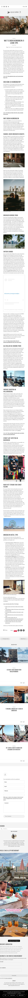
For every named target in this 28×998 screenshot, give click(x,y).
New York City (11, 47)
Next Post (23, 638)
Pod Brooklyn (8, 567)
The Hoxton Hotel (9, 542)
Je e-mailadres (3, 967)
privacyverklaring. (8, 978)
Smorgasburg (15, 415)
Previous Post (6, 638)
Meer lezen (21, 995)
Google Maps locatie (11, 270)
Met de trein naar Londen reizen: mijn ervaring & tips (10, 949)
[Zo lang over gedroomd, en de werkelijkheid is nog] (14, 895)
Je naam (1, 961)
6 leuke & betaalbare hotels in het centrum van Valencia (11, 948)
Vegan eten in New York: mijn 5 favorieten (13, 620)
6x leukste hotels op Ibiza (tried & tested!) (8, 952)
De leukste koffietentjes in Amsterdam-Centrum (10, 951)
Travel (14, 38)
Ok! (5, 995)
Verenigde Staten (18, 47)
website (19, 430)
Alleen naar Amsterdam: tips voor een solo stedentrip (11, 946)
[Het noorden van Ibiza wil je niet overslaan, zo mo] (14, 923)
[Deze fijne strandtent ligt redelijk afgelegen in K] (14, 867)
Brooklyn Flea (19, 327)
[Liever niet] (26, 994)
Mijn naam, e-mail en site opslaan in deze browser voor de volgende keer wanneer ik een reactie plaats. (13, 798)
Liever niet (12, 995)
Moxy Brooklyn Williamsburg (11, 556)
